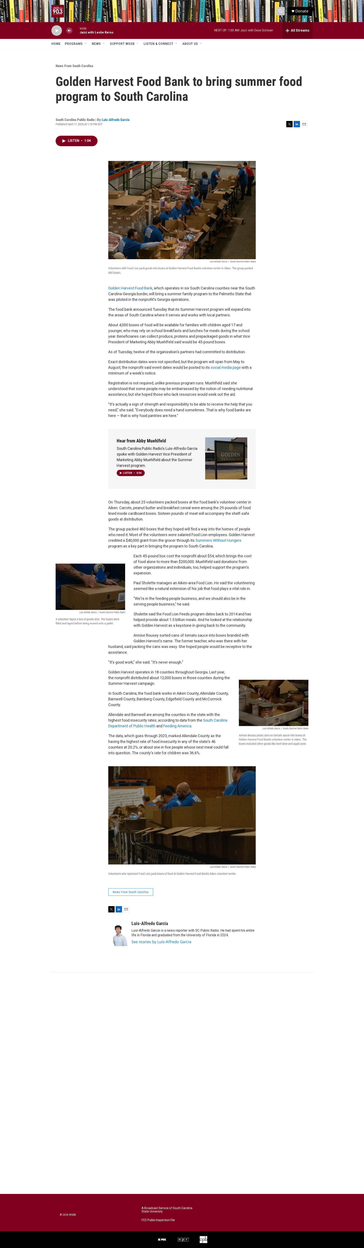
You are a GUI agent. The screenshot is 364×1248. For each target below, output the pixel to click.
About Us (190, 43)
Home (56, 43)
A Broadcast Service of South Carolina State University (167, 1210)
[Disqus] (182, 1029)
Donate (301, 11)
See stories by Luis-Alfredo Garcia (161, 941)
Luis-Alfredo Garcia (116, 120)
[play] (56, 30)
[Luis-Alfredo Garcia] (117, 933)
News (96, 43)
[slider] (76, 30)
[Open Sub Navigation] (86, 43)
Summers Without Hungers (218, 540)
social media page (226, 367)
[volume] (69, 30)
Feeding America (177, 726)
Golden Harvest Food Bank (130, 288)
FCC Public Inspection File (158, 1220)
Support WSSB (122, 43)
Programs (74, 43)
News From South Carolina (74, 66)
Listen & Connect (158, 43)
